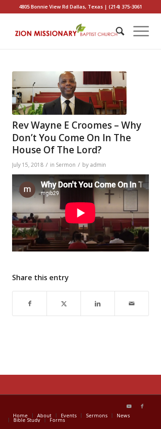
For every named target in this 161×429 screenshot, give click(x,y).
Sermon (66, 165)
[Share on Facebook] (30, 303)
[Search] (115, 31)
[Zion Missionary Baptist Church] (67, 31)
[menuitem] (115, 31)
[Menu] (136, 31)
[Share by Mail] (131, 303)
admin (98, 165)
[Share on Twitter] (63, 303)
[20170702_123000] (69, 93)
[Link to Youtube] (129, 406)
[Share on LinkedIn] (97, 303)
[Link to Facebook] (142, 406)
